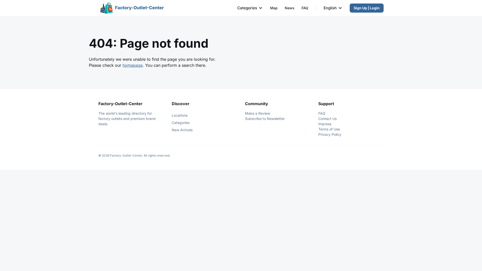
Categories (247, 8)
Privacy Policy (329, 134)
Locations (180, 115)
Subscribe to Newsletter (265, 118)
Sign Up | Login (367, 8)
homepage (133, 65)
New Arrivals (182, 130)
